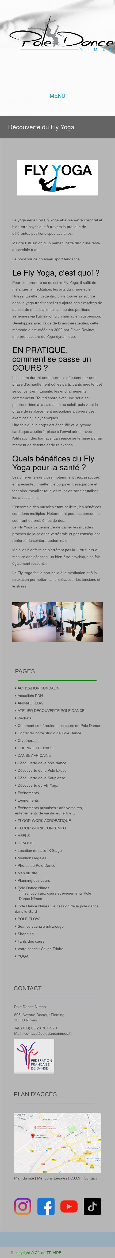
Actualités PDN (30, 695)
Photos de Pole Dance (36, 865)
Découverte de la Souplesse (41, 778)
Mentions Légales (52, 1178)
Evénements (28, 793)
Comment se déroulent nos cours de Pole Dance (59, 725)
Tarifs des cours (31, 941)
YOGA (23, 956)
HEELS (24, 835)
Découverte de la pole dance (42, 763)
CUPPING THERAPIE (36, 748)
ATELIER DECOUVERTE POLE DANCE (51, 710)
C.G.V (75, 1178)
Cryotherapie (29, 740)
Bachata (25, 718)
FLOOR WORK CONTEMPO (42, 828)
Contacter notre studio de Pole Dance (49, 733)
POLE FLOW (29, 919)
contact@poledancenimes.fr (48, 1033)
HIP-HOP (25, 843)
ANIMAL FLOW (30, 703)
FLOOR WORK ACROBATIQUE (44, 820)
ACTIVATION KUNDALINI (39, 688)
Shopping (26, 934)
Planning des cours (34, 880)
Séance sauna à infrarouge (41, 926)
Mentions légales (32, 858)
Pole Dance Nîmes (33, 888)
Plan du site (24, 1178)
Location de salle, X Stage (40, 850)
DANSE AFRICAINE (34, 755)
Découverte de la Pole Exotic (42, 770)
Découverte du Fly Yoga (38, 785)
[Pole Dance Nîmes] (61, 32)
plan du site (27, 873)
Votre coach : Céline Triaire (40, 949)
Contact (90, 1178)
